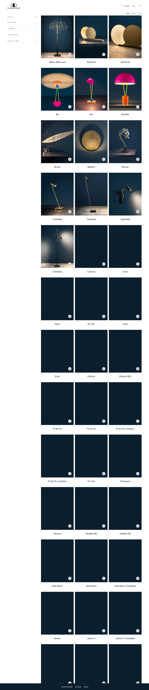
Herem (57, 638)
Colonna (91, 271)
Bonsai (125, 166)
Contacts (78, 687)
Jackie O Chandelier (125, 638)
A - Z (134, 13)
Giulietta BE (91, 533)
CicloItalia (57, 219)
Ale (57, 114)
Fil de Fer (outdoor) (125, 428)
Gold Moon (57, 585)
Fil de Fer (57, 428)
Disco (57, 323)
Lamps (127, 6)
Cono (125, 271)
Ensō (125, 323)
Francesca (125, 481)
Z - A (140, 13)
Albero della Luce (57, 62)
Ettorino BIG (125, 376)
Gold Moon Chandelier (125, 585)
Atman (57, 166)
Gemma (57, 533)
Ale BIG (125, 114)
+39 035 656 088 (67, 687)
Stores (86, 687)
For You (91, 481)
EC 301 (91, 323)
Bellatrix (91, 166)
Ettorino (91, 376)
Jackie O (91, 638)
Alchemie (91, 62)
